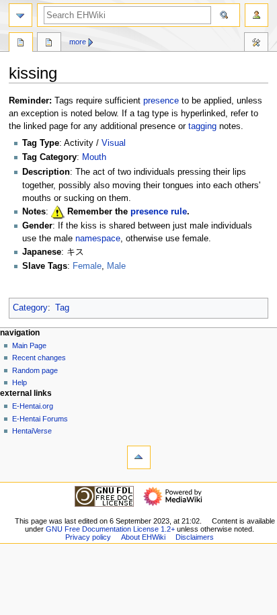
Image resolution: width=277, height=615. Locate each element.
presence (161, 101)
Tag (62, 308)
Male (116, 266)
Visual (114, 143)
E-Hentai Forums (40, 419)
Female (87, 266)
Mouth (94, 157)
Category (30, 308)
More (77, 42)
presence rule (158, 211)
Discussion (49, 43)
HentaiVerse (32, 431)
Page (20, 43)
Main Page (29, 345)
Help (19, 382)
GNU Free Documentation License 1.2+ (110, 529)
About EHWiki (143, 537)
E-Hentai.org (32, 406)
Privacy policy (88, 537)
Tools (256, 43)
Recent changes (39, 358)
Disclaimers (194, 537)
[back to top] (139, 457)
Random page (35, 370)
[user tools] (256, 15)
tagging (202, 126)
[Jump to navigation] (20, 15)
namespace (97, 238)
